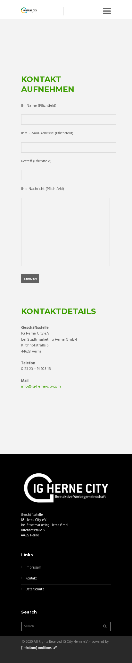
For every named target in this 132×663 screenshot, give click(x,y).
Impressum (34, 567)
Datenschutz (35, 589)
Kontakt (31, 578)
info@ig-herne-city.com (41, 386)
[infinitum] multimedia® (39, 648)
